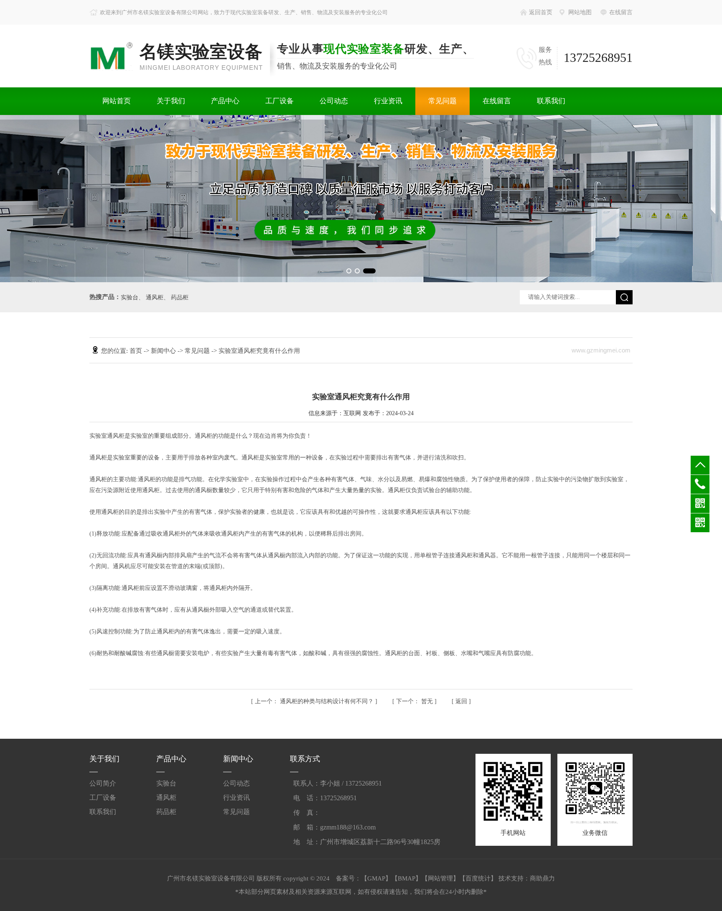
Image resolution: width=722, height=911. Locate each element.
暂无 (415, 701)
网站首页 (116, 101)
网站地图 (580, 12)
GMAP (376, 878)
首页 (137, 350)
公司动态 (334, 101)
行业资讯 (388, 101)
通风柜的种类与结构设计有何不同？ (315, 701)
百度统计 (478, 878)
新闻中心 (164, 350)
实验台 (129, 297)
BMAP (406, 878)
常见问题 (442, 101)
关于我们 (171, 101)
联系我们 (551, 101)
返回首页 (540, 12)
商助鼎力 (542, 878)
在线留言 (621, 12)
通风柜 (154, 297)
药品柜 (179, 297)
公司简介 (102, 783)
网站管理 (440, 878)
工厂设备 (279, 101)
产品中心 (225, 101)
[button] (348, 270)
